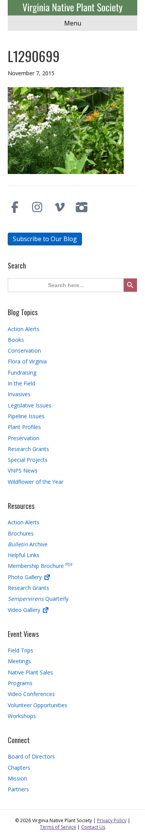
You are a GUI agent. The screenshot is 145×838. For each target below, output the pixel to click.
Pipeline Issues (26, 416)
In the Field (21, 383)
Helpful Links (23, 555)
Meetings (19, 661)
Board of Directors (31, 756)
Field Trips (20, 650)
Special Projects (28, 459)
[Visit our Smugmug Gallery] (82, 207)
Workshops (22, 716)
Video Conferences (31, 694)
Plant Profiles (24, 427)
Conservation (24, 350)
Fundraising (22, 372)
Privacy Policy (111, 820)
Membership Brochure (40, 565)
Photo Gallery (25, 577)
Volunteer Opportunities (37, 705)
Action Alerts (23, 329)
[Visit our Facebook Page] (15, 207)
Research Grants (28, 449)
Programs (20, 683)
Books (16, 339)
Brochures (21, 533)
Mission (17, 778)
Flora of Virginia (27, 361)
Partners (18, 789)
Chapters (19, 767)
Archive (28, 544)
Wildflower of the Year (35, 481)
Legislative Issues (29, 405)
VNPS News (23, 470)
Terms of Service (58, 827)
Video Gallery (25, 609)
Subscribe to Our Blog (45, 239)
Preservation (23, 438)
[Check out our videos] (59, 207)
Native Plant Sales (30, 672)
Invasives (19, 394)
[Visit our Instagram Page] (37, 207)
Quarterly (38, 598)
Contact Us (93, 827)
